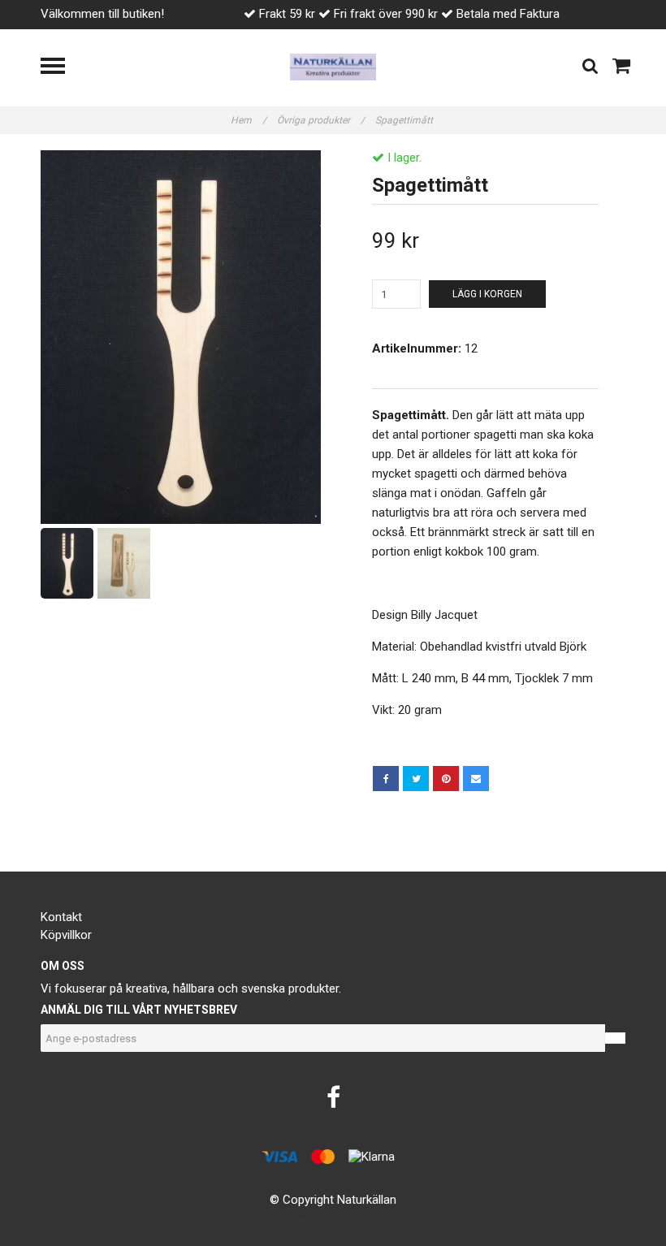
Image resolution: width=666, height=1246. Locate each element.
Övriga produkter (321, 120)
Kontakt (61, 917)
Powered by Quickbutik (333, 1215)
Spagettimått (405, 120)
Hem (248, 120)
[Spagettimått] (181, 337)
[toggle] (61, 68)
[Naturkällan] (333, 65)
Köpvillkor (66, 935)
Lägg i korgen (487, 294)
